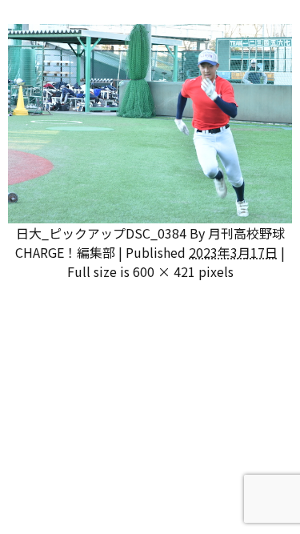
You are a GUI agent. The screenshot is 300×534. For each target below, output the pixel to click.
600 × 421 (164, 271)
